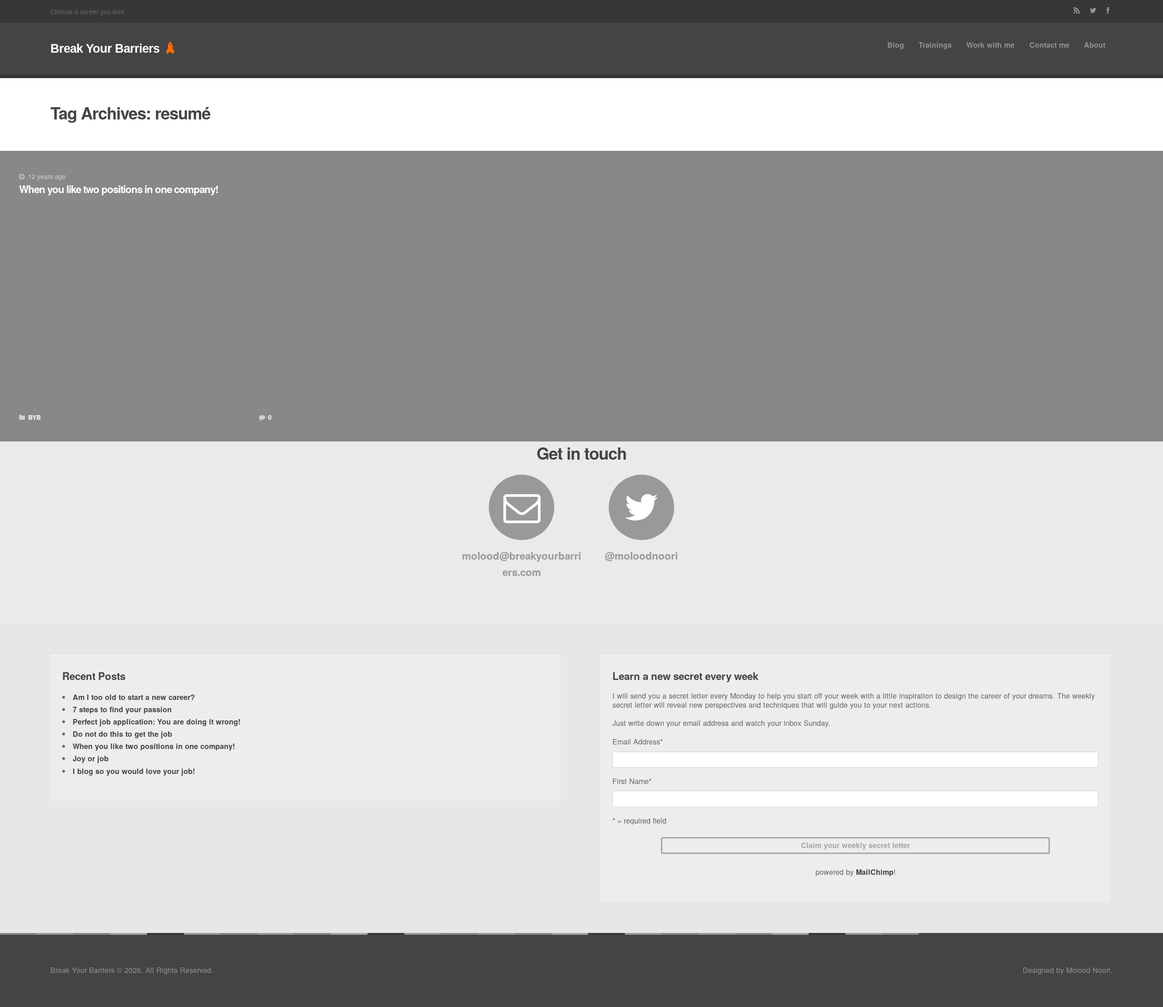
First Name (631, 780)
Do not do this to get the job (122, 734)
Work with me (990, 45)
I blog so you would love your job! (134, 771)
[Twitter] (1093, 11)
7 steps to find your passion (122, 709)
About (1094, 45)
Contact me (1049, 45)
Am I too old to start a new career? (134, 697)
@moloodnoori (641, 555)
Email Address (637, 741)
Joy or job (91, 758)
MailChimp (875, 872)
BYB (34, 417)
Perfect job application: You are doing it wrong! (156, 721)
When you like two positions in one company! (118, 189)
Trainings (935, 45)
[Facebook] (1108, 11)
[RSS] (1076, 11)
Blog (895, 45)
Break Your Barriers (104, 48)
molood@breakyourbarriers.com (521, 563)
